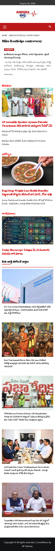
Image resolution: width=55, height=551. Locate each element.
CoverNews (42, 542)
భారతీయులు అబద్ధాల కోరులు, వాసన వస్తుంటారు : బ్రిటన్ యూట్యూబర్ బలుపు (26, 56)
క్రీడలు (7, 300)
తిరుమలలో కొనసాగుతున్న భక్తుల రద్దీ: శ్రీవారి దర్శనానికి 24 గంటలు (24, 133)
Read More (8, 74)
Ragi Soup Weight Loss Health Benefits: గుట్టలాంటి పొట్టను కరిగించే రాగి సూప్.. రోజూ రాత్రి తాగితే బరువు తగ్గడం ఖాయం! (27, 193)
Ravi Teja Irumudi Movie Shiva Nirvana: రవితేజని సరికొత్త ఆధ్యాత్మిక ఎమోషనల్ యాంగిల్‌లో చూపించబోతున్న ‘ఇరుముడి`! (26, 364)
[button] (5, 26)
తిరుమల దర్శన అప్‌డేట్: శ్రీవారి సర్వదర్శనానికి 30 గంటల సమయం (24, 142)
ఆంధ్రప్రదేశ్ (8, 406)
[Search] (50, 26)
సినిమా (7, 353)
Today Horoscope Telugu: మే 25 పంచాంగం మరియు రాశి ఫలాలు (26, 252)
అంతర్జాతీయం (9, 49)
